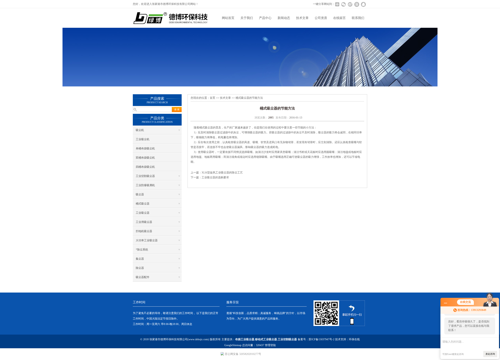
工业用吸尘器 (144, 222)
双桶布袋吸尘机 (145, 157)
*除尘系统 (142, 249)
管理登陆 (270, 345)
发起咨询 (490, 354)
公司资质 (321, 18)
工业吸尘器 (142, 212)
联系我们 (358, 18)
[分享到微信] (343, 4)
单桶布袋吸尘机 (145, 148)
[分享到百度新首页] (356, 4)
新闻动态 (284, 18)
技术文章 (302, 18)
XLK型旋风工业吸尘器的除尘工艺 (222, 172)
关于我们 (246, 18)
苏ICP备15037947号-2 (321, 339)
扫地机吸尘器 (144, 231)
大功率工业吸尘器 (147, 240)
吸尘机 (140, 130)
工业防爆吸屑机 (145, 185)
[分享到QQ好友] (363, 4)
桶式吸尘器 (142, 203)
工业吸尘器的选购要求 (215, 177)
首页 (212, 97)
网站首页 (228, 18)
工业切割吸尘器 (145, 176)
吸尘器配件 (142, 277)
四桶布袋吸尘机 (145, 166)
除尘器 (140, 268)
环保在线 (354, 339)
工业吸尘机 (142, 139)
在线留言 (339, 18)
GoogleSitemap (232, 345)
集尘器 (140, 258)
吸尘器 (140, 194)
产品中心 (265, 18)
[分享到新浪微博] (350, 4)
